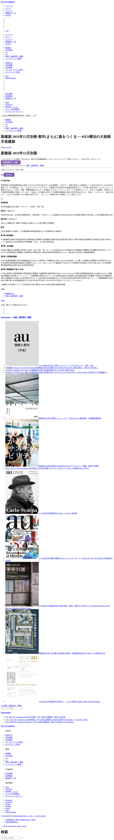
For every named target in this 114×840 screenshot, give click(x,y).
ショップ (8, 11)
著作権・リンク (11, 107)
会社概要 (8, 94)
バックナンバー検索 (13, 59)
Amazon (9, 175)
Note (7, 76)
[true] (22, 708)
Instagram (8, 800)
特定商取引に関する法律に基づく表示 (20, 820)
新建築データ (10, 13)
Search (7, 808)
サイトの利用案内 (12, 109)
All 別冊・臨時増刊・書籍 (11, 706)
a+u (6, 52)
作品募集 (8, 67)
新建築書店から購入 (11, 162)
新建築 (8, 48)
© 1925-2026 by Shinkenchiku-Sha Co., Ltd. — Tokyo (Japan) (23, 816)
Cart (2, 300)
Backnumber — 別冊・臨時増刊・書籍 (16, 317)
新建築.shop (9, 294)
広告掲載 (8, 65)
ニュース (8, 6)
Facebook (8, 802)
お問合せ (8, 104)
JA (6, 54)
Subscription (5, 713)
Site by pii (14, 826)
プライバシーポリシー (14, 111)
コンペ (8, 8)
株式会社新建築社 (8, 2)
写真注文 (8, 63)
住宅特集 (8, 50)
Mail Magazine (10, 78)
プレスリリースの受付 (14, 70)
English (8, 15)
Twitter (7, 804)
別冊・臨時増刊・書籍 (14, 56)
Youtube (8, 806)
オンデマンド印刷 (12, 72)
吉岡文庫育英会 (11, 822)
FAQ (7, 102)
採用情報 (8, 96)
